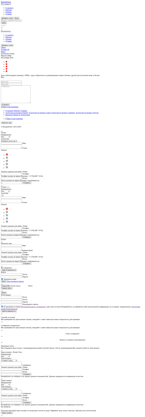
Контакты (9, 115)
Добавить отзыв (7, 18)
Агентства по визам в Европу (16, 113)
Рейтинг (8, 10)
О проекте (9, 8)
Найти (4, 23)
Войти (4, 293)
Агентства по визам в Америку (63, 113)
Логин (24, 274)
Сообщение (26, 365)
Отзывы (8, 14)
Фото (30, 286)
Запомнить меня (10, 279)
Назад (3, 52)
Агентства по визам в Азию (40, 113)
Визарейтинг (6, 31)
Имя (24, 143)
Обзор (3, 47)
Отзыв (24, 148)
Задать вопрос (7, 413)
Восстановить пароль (15, 281)
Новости (16, 115)
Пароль (25, 277)
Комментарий (27, 250)
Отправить (5, 105)
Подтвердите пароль (30, 304)
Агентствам (25, 115)
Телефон (25, 174)
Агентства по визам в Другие (87, 113)
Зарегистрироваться (9, 270)
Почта (24, 178)
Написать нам (6, 123)
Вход (16, 18)
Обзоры (8, 12)
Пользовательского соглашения (33, 307)
